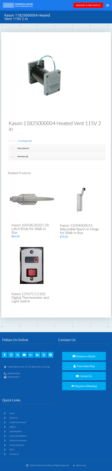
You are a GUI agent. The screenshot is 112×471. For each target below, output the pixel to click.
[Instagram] (11, 355)
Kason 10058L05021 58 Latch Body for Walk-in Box (30, 228)
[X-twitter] (18, 355)
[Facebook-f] (4, 355)
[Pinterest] (50, 355)
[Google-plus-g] (31, 355)
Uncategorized (25, 140)
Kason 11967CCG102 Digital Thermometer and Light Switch (30, 297)
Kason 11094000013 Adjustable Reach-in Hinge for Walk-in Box (79, 229)
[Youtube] (24, 355)
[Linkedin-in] (37, 355)
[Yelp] (44, 355)
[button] (107, 5)
